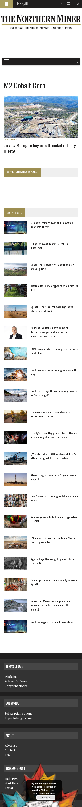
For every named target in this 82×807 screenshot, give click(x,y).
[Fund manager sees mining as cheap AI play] (15, 378)
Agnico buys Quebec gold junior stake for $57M (52, 561)
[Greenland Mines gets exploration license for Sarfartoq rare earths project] (15, 609)
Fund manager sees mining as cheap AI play (53, 372)
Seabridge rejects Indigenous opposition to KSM (54, 519)
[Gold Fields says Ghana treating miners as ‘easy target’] (15, 399)
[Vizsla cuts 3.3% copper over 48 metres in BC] (15, 294)
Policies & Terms (16, 681)
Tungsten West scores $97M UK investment (49, 246)
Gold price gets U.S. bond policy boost (53, 622)
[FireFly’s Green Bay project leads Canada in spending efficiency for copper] (15, 441)
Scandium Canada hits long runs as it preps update (52, 267)
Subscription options (18, 713)
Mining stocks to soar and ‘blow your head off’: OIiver (52, 225)
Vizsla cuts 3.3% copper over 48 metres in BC (54, 288)
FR (77, 5)
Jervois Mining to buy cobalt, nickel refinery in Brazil (40, 148)
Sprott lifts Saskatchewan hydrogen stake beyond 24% (52, 309)
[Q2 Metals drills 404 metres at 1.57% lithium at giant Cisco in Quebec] (15, 462)
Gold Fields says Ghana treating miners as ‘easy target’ (54, 393)
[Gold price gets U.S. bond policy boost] (15, 630)
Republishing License (19, 718)
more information (46, 793)
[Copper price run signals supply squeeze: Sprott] (15, 588)
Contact (10, 750)
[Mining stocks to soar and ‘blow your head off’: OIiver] (15, 231)
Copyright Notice (16, 686)
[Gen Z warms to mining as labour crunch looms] (15, 504)
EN (72, 5)
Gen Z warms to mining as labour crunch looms (54, 498)
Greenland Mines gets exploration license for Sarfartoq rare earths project (50, 605)
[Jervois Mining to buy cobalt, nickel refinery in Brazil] (43, 135)
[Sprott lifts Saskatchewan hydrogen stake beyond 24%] (15, 315)
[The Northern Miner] (41, 22)
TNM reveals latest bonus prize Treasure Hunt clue (54, 351)
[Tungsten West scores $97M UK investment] (15, 252)
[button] (6, 4)
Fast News (10, 139)
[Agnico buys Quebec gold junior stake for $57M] (15, 567)
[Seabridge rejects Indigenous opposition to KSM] (15, 525)
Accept (46, 797)
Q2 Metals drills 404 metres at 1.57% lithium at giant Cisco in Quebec (53, 456)
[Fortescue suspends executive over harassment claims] (15, 420)
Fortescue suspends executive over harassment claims (51, 414)
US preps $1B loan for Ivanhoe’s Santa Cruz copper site (53, 540)
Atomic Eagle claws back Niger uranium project (54, 477)
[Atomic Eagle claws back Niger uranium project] (15, 483)
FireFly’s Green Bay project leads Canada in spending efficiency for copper (54, 435)
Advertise (11, 745)
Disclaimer (11, 676)
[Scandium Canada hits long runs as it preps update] (15, 273)
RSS (7, 755)
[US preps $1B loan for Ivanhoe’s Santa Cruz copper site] (15, 546)
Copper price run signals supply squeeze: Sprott (54, 582)
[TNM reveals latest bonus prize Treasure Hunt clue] (15, 357)
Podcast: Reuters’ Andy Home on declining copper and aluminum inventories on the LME (49, 332)
